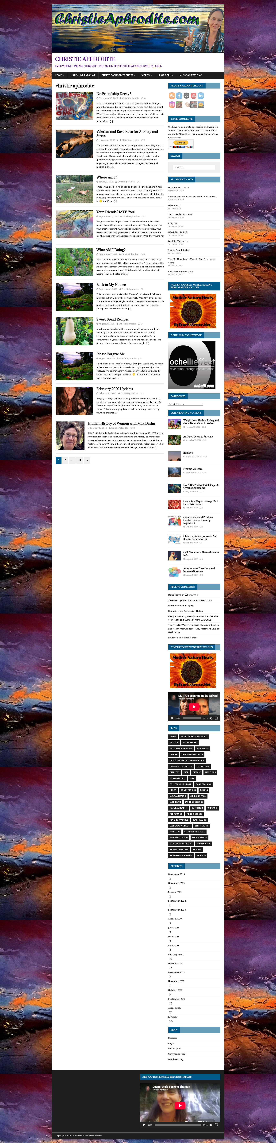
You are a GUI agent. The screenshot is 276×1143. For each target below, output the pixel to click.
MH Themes (96, 1135)
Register (172, 1038)
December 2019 (176, 972)
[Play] (172, 718)
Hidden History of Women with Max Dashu (121, 423)
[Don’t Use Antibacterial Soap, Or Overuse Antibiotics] (174, 491)
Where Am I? (106, 177)
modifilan (175, 802)
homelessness (188, 790)
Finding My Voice (193, 468)
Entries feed (174, 1048)
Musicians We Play (191, 75)
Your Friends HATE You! (115, 212)
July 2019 (172, 1017)
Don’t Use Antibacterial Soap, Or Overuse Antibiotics (201, 486)
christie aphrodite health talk (187, 760)
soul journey (199, 837)
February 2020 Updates (114, 389)
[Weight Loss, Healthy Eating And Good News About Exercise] (174, 427)
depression (203, 766)
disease (197, 772)
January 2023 (175, 892)
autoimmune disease (181, 748)
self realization (179, 837)
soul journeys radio (181, 843)
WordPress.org (175, 1059)
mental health (178, 796)
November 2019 (176, 981)
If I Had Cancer (189, 637)
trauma (197, 849)
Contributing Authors (186, 412)
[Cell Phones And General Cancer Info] (174, 558)
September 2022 (177, 901)
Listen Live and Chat (82, 75)
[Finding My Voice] (174, 475)
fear (192, 778)
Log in (171, 1043)
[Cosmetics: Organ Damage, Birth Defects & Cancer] (174, 507)
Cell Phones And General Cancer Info (201, 554)
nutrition (197, 808)
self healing (201, 825)
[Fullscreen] (216, 718)
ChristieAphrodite (130, 98)
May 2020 (173, 936)
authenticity (190, 742)
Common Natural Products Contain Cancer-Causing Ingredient (198, 520)
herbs (173, 790)
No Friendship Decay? (113, 94)
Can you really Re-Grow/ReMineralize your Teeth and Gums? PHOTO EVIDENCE (193, 618)
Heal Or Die (174, 632)
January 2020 (175, 963)
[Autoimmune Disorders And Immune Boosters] (174, 575)
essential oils (177, 778)
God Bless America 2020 (181, 271)
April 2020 (173, 945)
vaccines (201, 855)
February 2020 (175, 954)
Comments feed (176, 1054)
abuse (173, 736)
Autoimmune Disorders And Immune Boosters (199, 570)
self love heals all (194, 831)
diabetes (174, 772)
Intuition (188, 452)
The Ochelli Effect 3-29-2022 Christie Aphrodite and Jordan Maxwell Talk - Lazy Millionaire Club (193, 626)
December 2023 (176, 874)
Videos (146, 75)
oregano (212, 808)
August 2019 (174, 1008)
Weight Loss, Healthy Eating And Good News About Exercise (201, 422)
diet (186, 772)
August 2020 (175, 918)
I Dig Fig (172, 223)
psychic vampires (179, 820)
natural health (178, 808)
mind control (198, 796)
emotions (210, 772)
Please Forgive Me (110, 354)
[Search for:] (194, 167)
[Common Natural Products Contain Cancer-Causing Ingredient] (174, 523)
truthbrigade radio (181, 855)
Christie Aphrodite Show (117, 75)
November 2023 (176, 883)
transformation (179, 849)
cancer (173, 754)
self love (175, 831)
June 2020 (173, 927)
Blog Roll (164, 75)
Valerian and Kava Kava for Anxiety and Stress (127, 133)
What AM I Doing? (111, 250)
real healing (199, 820)
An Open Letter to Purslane (198, 436)
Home (58, 75)
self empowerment (180, 825)
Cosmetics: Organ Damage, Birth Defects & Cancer (201, 503)
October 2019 (175, 990)
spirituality (203, 843)
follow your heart (180, 784)
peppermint (176, 814)
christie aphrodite (192, 754)
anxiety (174, 742)
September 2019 (176, 999)
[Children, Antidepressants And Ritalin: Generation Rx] (174, 542)
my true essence (194, 802)
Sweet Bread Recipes (112, 319)
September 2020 (177, 909)
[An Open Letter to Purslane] (174, 443)
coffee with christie (181, 766)
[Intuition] (174, 459)
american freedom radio (193, 736)
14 (80, 460)
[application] (194, 706)
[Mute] (211, 718)
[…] (111, 121)
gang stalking (203, 784)
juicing (204, 790)
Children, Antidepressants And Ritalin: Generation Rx (200, 538)
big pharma (202, 748)
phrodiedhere (194, 814)
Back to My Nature (111, 284)
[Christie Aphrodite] (138, 50)
